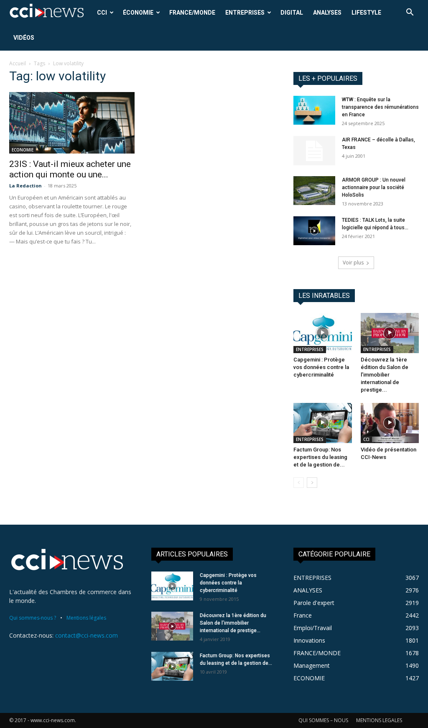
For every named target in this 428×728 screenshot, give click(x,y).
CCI (102, 12)
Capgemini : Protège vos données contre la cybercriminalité (321, 367)
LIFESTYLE (366, 12)
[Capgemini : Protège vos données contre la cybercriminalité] (322, 333)
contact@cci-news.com (86, 635)
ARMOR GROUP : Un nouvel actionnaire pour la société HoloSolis (373, 187)
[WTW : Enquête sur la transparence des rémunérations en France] (314, 110)
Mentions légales (86, 617)
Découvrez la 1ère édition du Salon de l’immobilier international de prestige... (384, 374)
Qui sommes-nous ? (32, 617)
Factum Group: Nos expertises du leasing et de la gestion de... (320, 457)
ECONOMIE (22, 150)
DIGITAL (291, 12)
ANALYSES (327, 12)
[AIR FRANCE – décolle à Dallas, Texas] (314, 150)
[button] (410, 13)
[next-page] (312, 482)
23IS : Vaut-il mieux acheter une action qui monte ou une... (70, 169)
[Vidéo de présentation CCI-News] (390, 423)
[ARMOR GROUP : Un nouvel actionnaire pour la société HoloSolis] (314, 190)
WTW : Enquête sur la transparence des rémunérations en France (380, 107)
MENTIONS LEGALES (379, 720)
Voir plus (353, 262)
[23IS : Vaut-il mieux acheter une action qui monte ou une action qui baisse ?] (72, 123)
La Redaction (25, 185)
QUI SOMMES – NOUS (323, 720)
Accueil (17, 63)
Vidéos (23, 37)
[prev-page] (298, 482)
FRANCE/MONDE (192, 12)
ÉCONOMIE (138, 12)
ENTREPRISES (245, 12)
